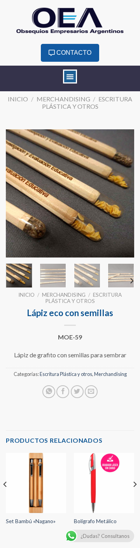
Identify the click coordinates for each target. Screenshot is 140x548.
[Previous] (18, 193)
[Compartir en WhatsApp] (48, 391)
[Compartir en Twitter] (77, 391)
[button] (70, 77)
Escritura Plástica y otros (87, 102)
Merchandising (63, 99)
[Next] (122, 193)
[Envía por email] (91, 391)
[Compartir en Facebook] (62, 391)
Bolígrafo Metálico (95, 521)
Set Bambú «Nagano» (31, 521)
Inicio (18, 99)
